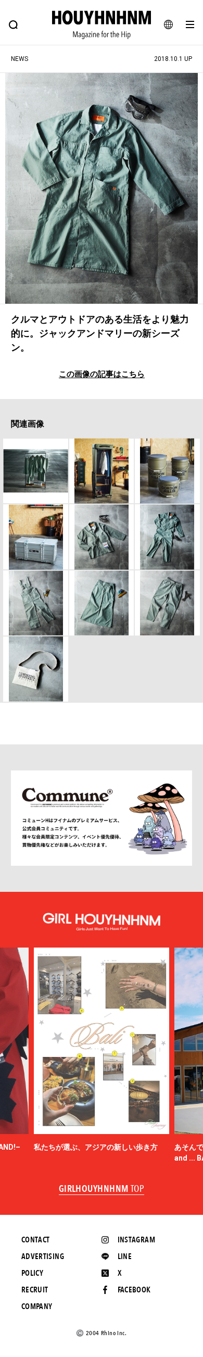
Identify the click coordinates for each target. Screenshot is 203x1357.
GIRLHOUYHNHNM (102, 1189)
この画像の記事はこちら (102, 374)
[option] (101, 1050)
